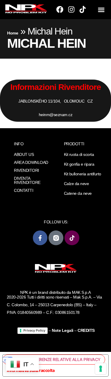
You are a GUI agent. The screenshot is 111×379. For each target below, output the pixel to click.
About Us (24, 154)
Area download (31, 162)
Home (12, 33)
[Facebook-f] (40, 237)
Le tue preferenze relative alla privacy (57, 359)
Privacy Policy (34, 330)
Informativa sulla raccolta (30, 370)
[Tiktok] (82, 9)
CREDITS (86, 330)
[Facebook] (59, 9)
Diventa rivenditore (27, 180)
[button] (101, 9)
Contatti (23, 190)
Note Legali (62, 330)
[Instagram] (71, 9)
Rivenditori (26, 170)
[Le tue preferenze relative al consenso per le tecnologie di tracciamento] (100, 368)
